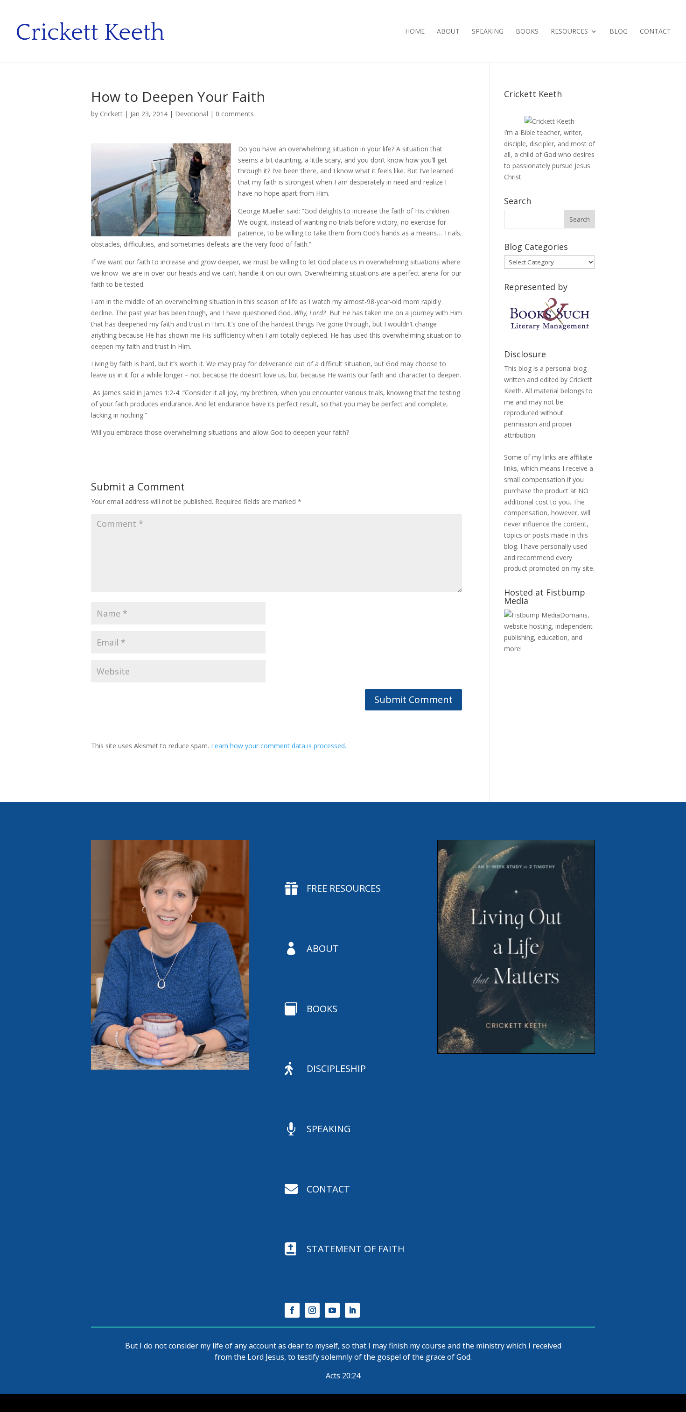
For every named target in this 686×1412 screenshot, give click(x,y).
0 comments (235, 113)
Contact (655, 31)
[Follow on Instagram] (312, 1310)
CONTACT (328, 1189)
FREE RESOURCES (344, 888)
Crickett (111, 113)
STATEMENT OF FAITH (356, 1248)
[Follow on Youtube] (332, 1310)
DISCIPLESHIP (336, 1068)
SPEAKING (329, 1128)
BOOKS (322, 1008)
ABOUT (323, 948)
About (448, 31)
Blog (618, 31)
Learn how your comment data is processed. (278, 745)
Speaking (488, 31)
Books (527, 31)
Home (415, 31)
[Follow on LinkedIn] (352, 1310)
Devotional (191, 113)
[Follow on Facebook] (292, 1310)
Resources (569, 31)
